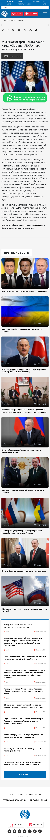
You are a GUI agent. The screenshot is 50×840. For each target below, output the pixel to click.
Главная (12, 794)
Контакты (37, 2)
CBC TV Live (18, 824)
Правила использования (24, 3)
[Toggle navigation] (45, 14)
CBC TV (18, 13)
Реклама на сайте (11, 3)
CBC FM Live (37, 824)
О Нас (2, 3)
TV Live (44, 3)
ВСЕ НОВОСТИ (25, 774)
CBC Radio (32, 13)
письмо (25, 184)
